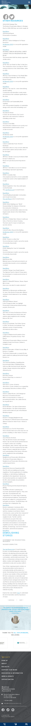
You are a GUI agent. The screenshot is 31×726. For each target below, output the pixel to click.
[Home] (6, 2)
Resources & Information (12, 673)
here (18, 593)
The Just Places (7, 199)
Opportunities (8, 679)
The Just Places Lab (8, 549)
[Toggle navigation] (29, 2)
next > (21, 600)
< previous (11, 600)
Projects (5, 667)
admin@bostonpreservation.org (12, 703)
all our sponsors (21, 633)
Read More (6, 31)
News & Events (8, 676)
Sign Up (5, 660)
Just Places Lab (9, 190)
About (4, 663)
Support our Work (9, 670)
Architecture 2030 (8, 44)
